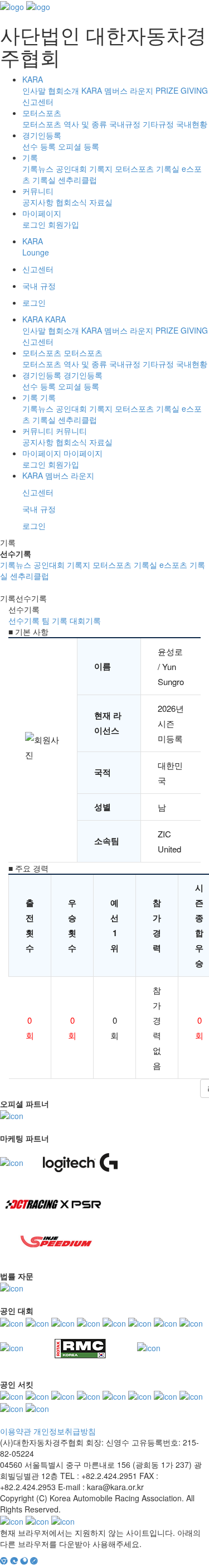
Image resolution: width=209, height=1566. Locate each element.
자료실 (101, 202)
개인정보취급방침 (64, 1431)
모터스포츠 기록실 (147, 168)
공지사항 (38, 202)
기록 (30, 157)
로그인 (34, 224)
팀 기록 (54, 620)
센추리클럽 (77, 179)
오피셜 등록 (78, 146)
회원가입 (63, 224)
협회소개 (63, 90)
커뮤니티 (38, 190)
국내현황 (191, 123)
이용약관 (15, 1431)
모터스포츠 (41, 112)
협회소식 (71, 202)
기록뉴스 (38, 168)
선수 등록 (39, 146)
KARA (32, 79)
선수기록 (24, 620)
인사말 (34, 90)
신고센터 (38, 101)
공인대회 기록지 (84, 168)
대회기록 (85, 620)
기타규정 (158, 123)
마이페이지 (41, 213)
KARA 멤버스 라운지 (117, 90)
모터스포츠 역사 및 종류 (64, 123)
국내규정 (124, 123)
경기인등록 (41, 135)
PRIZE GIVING (181, 90)
